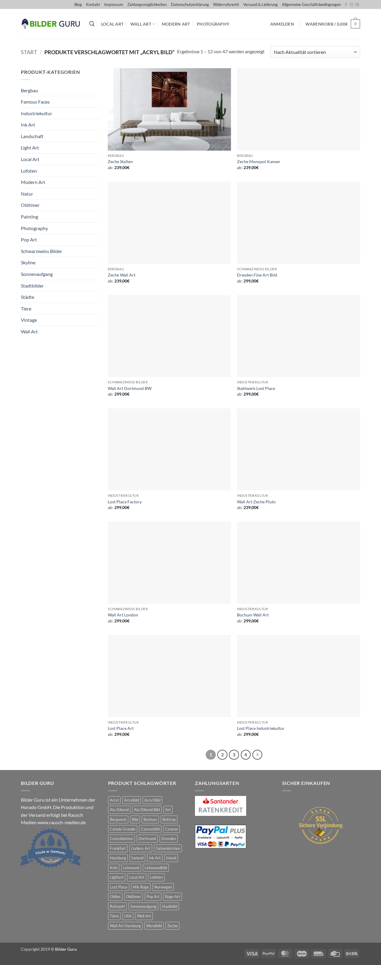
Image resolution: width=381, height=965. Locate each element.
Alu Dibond (119, 809)
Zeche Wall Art (121, 274)
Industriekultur (36, 113)
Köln (114, 867)
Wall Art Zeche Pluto (256, 501)
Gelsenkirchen (168, 848)
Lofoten (29, 171)
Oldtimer (30, 205)
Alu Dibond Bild (147, 809)
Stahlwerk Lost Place (256, 388)
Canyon (171, 829)
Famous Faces (35, 101)
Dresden (168, 838)
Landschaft (32, 136)
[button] (282, 24)
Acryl (114, 800)
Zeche (172, 925)
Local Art (112, 23)
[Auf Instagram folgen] (351, 5)
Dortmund (147, 838)
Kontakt (93, 4)
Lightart (117, 877)
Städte (27, 297)
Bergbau (29, 90)
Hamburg (118, 857)
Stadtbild (169, 906)
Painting (29, 216)
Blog (78, 4)
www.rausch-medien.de (62, 822)
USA (128, 916)
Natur (27, 193)
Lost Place (118, 887)
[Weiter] (257, 755)
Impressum (113, 4)
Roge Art (172, 896)
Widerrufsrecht (226, 4)
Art (168, 809)
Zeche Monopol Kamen (258, 161)
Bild (135, 819)
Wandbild (154, 925)
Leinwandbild (156, 867)
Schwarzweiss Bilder (41, 251)
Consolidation (121, 838)
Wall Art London (123, 614)
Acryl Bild (152, 800)
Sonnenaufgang (37, 274)
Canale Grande (122, 829)
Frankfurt (118, 848)
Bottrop (169, 819)
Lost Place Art (121, 728)
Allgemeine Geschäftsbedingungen (311, 4)
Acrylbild (131, 800)
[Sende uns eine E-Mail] (357, 5)
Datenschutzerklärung (190, 4)
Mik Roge (141, 887)
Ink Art (28, 124)
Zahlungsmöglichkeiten (147, 4)
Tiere (26, 308)
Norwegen (163, 887)
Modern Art (176, 23)
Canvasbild (150, 829)
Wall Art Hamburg (125, 925)
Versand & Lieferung (260, 4)
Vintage (29, 320)
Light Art (30, 147)
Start (29, 52)
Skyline (28, 262)
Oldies (115, 896)
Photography (213, 23)
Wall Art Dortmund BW (130, 388)
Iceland (137, 857)
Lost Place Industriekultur (261, 728)
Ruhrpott (117, 906)
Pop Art (29, 239)
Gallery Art (140, 848)
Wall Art (140, 23)
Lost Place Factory (125, 501)
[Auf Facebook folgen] (346, 5)
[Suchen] (91, 24)
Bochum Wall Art (253, 614)
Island (171, 857)
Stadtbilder (32, 285)
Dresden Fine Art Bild (257, 274)
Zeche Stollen (120, 161)
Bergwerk (118, 819)
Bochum (150, 819)
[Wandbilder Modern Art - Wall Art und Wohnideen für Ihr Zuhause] (50, 24)
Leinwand (131, 867)
